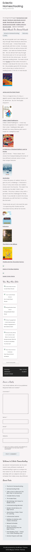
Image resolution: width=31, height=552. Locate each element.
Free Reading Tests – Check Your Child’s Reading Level (15, 532)
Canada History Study (13, 496)
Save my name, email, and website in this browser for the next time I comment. (16, 448)
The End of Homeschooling (15, 486)
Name (5, 417)
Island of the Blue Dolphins (11, 269)
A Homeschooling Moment (15, 505)
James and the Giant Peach (11, 92)
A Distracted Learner (13, 516)
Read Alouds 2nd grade (14, 22)
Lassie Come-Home (9, 276)
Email (5, 426)
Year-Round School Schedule (9, 355)
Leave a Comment (18, 27)
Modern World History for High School (14, 508)
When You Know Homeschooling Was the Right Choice (14, 527)
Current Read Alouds (9, 288)
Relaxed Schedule (12, 523)
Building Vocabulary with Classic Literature (14, 519)
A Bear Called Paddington (10, 120)
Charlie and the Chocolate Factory (13, 262)
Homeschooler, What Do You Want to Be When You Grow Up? (10, 341)
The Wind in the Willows (10, 244)
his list (8, 61)
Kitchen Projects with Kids (14, 536)
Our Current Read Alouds (8, 300)
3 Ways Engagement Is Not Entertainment (10, 325)
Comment (6, 391)
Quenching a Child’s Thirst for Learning (15, 513)
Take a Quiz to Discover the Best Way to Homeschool (15, 492)
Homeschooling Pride (13, 489)
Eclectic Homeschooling (13, 4)
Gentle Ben (6, 178)
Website (5, 436)
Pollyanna (6, 226)
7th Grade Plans (11, 498)
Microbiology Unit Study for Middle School (15, 501)
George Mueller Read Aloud (9, 313)
